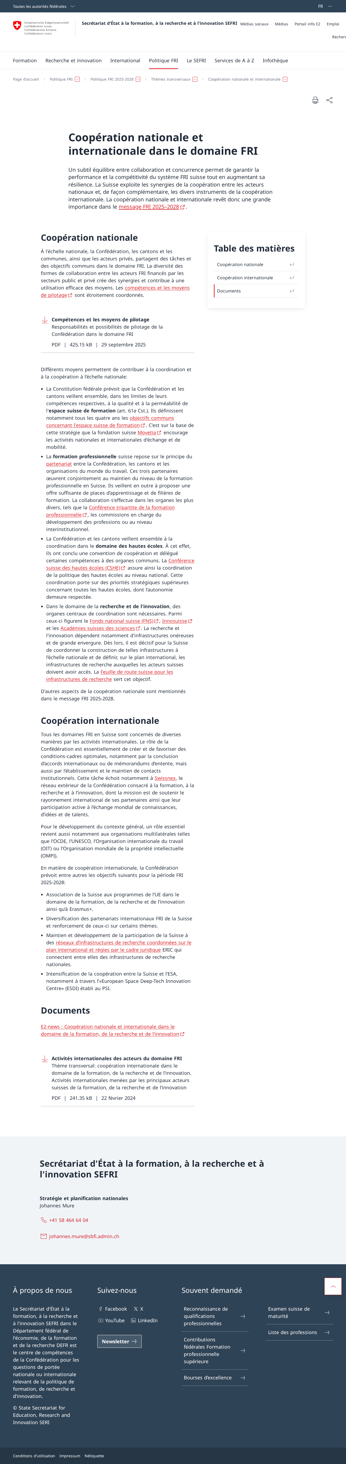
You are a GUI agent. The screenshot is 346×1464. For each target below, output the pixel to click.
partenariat (59, 463)
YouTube (115, 1320)
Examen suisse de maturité (289, 1312)
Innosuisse (174, 621)
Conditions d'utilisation (34, 1455)
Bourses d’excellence (208, 1377)
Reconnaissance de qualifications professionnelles (206, 1316)
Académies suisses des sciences (98, 628)
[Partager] (329, 100)
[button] (25, 60)
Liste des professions (292, 1332)
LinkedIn (148, 1320)
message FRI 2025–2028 (149, 206)
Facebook (116, 1308)
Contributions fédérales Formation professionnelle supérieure (207, 1350)
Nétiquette (94, 1455)
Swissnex (165, 778)
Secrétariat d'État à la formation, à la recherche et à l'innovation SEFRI (159, 23)
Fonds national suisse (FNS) (121, 621)
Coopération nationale (240, 264)
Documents (229, 291)
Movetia (147, 432)
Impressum (69, 1455)
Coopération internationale (245, 278)
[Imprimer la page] (315, 100)
